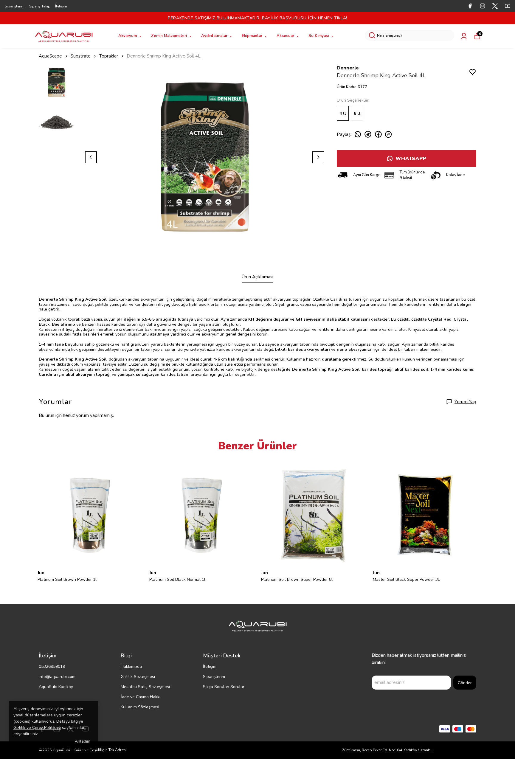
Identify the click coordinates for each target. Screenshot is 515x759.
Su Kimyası (318, 35)
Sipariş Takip (39, 6)
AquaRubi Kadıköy (56, 687)
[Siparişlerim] (464, 36)
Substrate (81, 56)
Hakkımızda (131, 666)
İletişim (61, 6)
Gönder (465, 683)
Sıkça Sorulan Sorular (223, 687)
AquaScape (50, 56)
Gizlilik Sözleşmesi (138, 676)
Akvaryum (127, 35)
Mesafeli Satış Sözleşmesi (145, 687)
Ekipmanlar (252, 35)
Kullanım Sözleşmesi (140, 707)
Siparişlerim (14, 6)
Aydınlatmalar (214, 35)
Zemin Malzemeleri (169, 35)
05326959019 (52, 666)
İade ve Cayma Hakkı (140, 697)
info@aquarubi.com (57, 676)
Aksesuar (285, 35)
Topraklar (108, 56)
